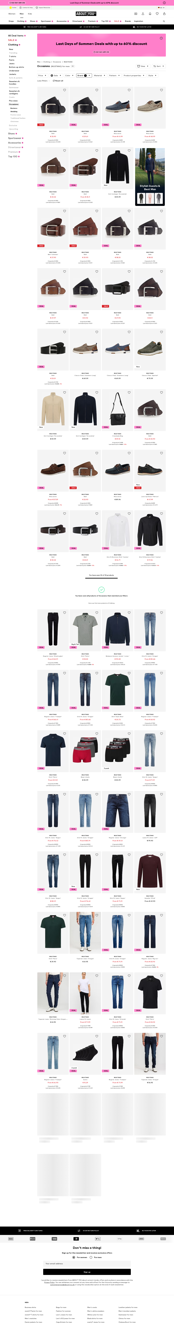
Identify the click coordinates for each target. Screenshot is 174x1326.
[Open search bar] (163, 21)
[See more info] (53, 144)
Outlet (14, 7)
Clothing (46, 62)
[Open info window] (164, 2)
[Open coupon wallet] (135, 13)
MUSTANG (68, 62)
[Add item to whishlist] (64, 90)
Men (22, 14)
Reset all (59, 81)
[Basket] (164, 13)
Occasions (57, 62)
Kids (30, 14)
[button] (143, 66)
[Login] (142, 13)
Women (11, 14)
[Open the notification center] (150, 14)
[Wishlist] (157, 13)
